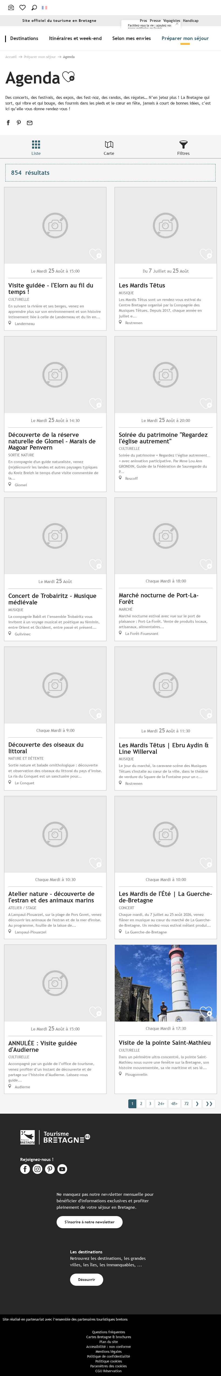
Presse (155, 21)
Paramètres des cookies (108, 1366)
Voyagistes (171, 21)
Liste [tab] (36, 153)
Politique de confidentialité (108, 1356)
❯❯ (209, 1103)
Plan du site (108, 1342)
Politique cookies (108, 1361)
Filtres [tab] (183, 153)
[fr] (45, 7)
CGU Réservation (108, 1371)
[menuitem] (25, 38)
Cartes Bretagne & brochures (108, 1337)
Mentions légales (109, 1352)
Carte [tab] (109, 153)
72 (186, 1103)
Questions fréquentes (108, 1332)
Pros (143, 21)
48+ (174, 1103)
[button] (34, 7)
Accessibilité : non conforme (108, 1347)
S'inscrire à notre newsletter (90, 1222)
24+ (161, 1103)
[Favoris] (23, 7)
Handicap (191, 21)
